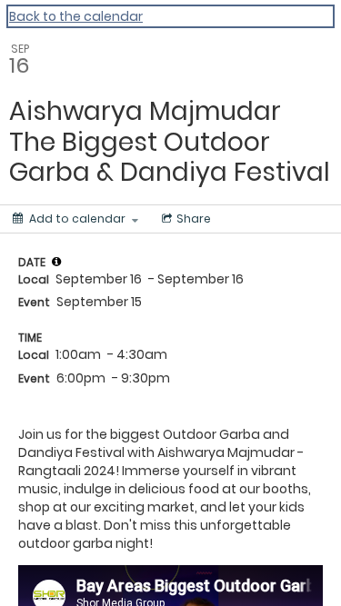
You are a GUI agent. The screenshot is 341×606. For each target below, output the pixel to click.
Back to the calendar (76, 16)
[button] (56, 261)
